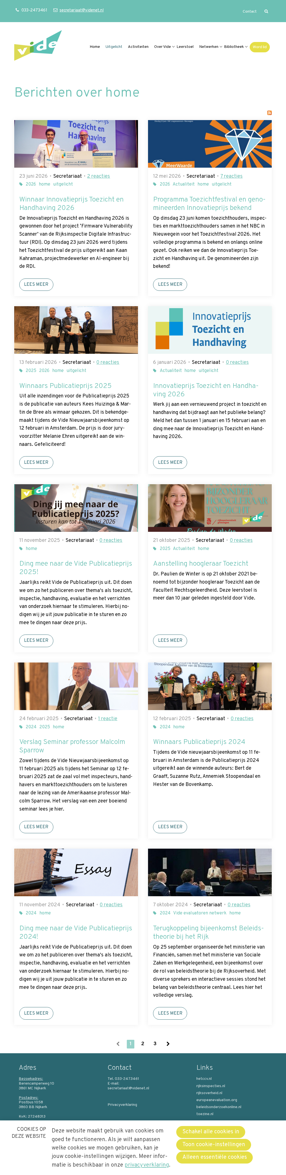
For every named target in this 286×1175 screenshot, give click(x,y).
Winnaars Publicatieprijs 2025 (65, 386)
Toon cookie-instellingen (213, 1144)
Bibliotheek (234, 47)
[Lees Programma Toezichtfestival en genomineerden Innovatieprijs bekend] (209, 144)
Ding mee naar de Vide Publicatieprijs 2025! (75, 568)
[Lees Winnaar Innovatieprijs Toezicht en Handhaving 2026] (76, 144)
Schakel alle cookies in (210, 1132)
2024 (31, 727)
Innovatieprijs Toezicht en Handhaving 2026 (206, 390)
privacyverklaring (147, 1165)
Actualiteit (184, 184)
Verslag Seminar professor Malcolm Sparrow (72, 746)
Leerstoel (185, 47)
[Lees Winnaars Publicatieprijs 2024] (209, 686)
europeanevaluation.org (216, 1100)
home (44, 184)
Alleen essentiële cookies (214, 1157)
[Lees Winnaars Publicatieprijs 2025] (76, 330)
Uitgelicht (114, 47)
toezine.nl (204, 1114)
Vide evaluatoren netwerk (200, 913)
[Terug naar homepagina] (38, 47)
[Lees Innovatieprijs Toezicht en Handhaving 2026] (209, 330)
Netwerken (208, 47)
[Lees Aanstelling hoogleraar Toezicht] (209, 508)
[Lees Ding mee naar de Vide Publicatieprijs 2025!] (76, 508)
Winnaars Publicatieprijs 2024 (199, 742)
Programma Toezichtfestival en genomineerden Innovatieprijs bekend (209, 204)
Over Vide (162, 47)
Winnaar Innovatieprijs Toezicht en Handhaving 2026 (71, 204)
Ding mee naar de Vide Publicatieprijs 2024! (75, 933)
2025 (31, 371)
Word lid (260, 47)
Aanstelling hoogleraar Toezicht (200, 564)
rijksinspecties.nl (210, 1086)
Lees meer (36, 284)
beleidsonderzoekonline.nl (218, 1107)
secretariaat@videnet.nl (81, 10)
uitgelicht (63, 184)
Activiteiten (138, 47)
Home (95, 47)
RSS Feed (269, 113)
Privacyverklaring (122, 1105)
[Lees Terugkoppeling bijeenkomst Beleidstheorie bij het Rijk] (209, 872)
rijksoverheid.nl (209, 1093)
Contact (250, 11)
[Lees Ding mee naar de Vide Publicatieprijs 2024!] (76, 872)
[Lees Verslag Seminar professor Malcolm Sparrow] (76, 686)
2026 (31, 184)
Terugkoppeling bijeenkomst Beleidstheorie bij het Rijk (208, 933)
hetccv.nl (204, 1079)
